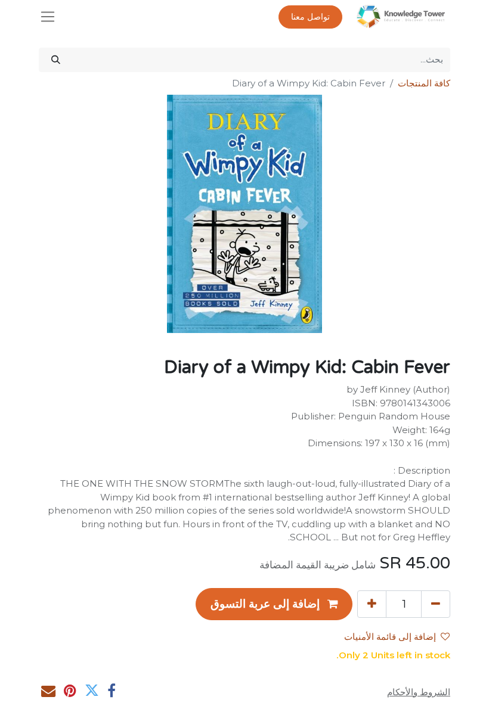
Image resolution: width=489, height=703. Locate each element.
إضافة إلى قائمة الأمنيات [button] (390, 637)
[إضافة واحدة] (371, 604)
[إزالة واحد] (435, 604)
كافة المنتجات (424, 83)
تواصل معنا (310, 17)
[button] (274, 604)
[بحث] (56, 60)
